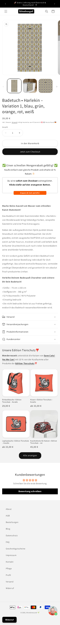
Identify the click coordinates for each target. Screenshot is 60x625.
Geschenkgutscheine (15, 548)
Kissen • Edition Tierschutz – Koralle (41, 401)
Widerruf (10, 588)
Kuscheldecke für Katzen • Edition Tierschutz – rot (43, 442)
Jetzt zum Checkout (30, 151)
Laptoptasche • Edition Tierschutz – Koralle (15, 442)
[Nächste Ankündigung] (54, 4)
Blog (8, 528)
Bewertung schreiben (29, 491)
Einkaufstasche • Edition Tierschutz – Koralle (11, 401)
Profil (8, 575)
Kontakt (9, 561)
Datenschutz (12, 535)
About (9, 509)
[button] (6, 11)
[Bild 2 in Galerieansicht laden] (30, 86)
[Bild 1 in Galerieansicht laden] (14, 86)
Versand (14, 122)
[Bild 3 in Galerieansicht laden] (45, 86)
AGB (8, 515)
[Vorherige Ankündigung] (5, 4)
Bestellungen (12, 522)
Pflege (9, 568)
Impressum (11, 555)
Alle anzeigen (30, 455)
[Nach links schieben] (3, 86)
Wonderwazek (31, 613)
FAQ (7, 542)
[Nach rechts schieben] (57, 86)
